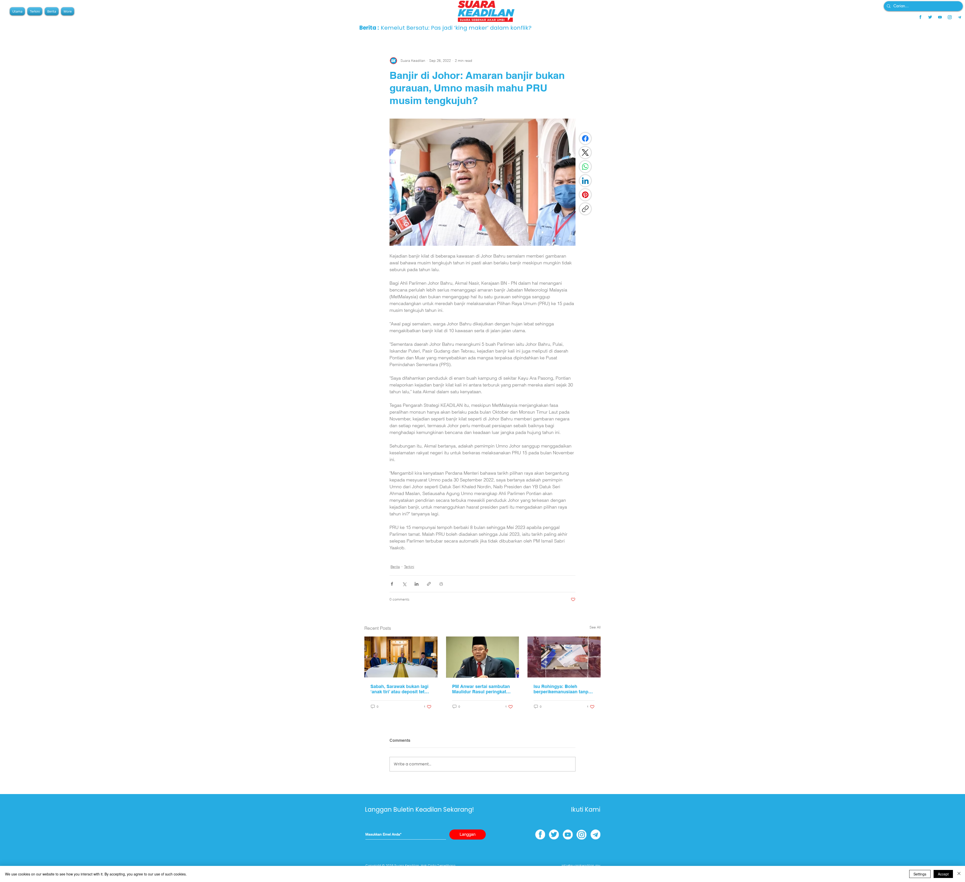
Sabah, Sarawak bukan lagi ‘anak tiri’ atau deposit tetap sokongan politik (400, 689)
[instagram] (950, 17)
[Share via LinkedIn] (416, 583)
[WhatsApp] (585, 166)
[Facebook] (585, 138)
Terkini (409, 566)
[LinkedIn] (585, 180)
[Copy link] (585, 209)
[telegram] (959, 17)
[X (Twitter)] (585, 152)
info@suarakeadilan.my (581, 865)
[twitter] (930, 17)
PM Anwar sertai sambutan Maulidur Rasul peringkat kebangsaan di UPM (481, 689)
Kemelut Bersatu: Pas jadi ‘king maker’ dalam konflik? (456, 28)
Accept (943, 873)
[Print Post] (441, 583)
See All (595, 627)
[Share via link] (428, 583)
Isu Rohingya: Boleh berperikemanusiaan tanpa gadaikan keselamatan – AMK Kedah (562, 689)
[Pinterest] (585, 195)
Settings (919, 873)
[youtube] (940, 17)
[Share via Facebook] (392, 583)
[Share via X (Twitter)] (404, 583)
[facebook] (920, 17)
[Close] (959, 874)
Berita (395, 566)
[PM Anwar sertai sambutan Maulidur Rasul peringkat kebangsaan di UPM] (482, 657)
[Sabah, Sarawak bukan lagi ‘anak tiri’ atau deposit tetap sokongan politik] (401, 656)
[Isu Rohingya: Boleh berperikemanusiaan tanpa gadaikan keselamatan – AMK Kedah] (564, 656)
